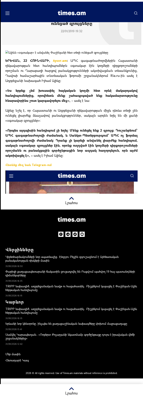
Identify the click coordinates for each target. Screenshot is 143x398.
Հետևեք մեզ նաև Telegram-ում (28, 165)
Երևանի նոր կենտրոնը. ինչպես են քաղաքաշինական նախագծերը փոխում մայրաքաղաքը (66, 323)
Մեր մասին (12, 354)
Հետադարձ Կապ (17, 360)
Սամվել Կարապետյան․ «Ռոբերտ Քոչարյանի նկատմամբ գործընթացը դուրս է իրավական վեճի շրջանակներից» (70, 336)
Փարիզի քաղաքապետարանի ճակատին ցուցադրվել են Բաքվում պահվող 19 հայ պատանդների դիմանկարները (70, 273)
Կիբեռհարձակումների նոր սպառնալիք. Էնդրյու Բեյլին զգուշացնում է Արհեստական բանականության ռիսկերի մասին (62, 258)
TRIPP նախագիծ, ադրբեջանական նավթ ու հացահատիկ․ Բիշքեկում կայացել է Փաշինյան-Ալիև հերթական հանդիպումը (71, 288)
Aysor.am (60, 60)
